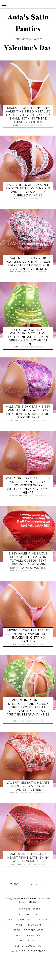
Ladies (15, 125)
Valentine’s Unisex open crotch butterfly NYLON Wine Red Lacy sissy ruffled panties (28, 190)
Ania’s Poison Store (28, 909)
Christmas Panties (28, 940)
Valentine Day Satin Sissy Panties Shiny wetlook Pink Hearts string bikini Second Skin (28, 412)
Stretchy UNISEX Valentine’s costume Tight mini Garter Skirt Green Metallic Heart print (28, 337)
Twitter (19, 925)
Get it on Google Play (28, 946)
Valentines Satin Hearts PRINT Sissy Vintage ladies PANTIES (28, 786)
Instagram (34, 925)
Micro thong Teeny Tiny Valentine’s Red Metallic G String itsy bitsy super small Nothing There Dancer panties (28, 115)
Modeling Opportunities (28, 930)
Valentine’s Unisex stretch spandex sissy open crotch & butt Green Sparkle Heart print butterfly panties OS (28, 709)
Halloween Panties (28, 935)
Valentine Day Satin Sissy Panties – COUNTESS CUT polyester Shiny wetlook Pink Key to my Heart (28, 485)
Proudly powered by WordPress (20, 898)
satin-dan (24, 125)
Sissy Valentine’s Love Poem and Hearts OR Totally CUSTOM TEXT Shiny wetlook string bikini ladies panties (28, 561)
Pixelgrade (31, 902)
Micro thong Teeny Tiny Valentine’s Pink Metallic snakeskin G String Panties (28, 636)
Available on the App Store (28, 951)
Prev (15, 884)
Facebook (43, 919)
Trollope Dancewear (20, 919)
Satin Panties (15, 272)
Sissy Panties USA (28, 914)
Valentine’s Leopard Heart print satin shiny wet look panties (28, 857)
